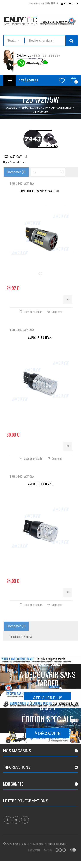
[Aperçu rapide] (67, 299)
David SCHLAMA (35, 843)
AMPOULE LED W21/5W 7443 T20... (40, 190)
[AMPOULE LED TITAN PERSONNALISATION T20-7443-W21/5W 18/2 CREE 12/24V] (40, 381)
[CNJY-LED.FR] (40, 20)
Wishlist (62, 80)
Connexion (71, 3)
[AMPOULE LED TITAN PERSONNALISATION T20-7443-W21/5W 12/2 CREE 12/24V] (40, 528)
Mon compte (13, 784)
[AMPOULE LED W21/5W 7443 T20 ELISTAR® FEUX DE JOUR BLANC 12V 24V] (40, 235)
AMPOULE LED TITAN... (40, 337)
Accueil (11, 107)
